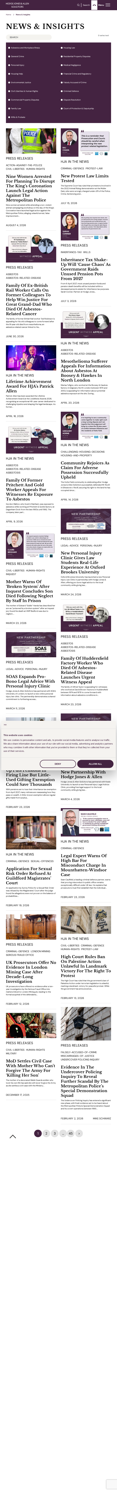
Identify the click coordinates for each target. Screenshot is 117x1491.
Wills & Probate (18, 117)
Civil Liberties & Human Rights (24, 91)
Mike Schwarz (102, 1118)
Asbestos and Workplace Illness (25, 48)
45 (71, 1133)
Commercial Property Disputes (25, 100)
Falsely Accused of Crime (75, 82)
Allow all (95, 764)
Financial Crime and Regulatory (77, 74)
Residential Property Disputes (77, 56)
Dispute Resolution (72, 100)
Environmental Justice (21, 82)
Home (8, 15)
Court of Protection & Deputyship (79, 108)
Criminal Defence (71, 91)
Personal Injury (17, 65)
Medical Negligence (72, 65)
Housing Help (17, 74)
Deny (58, 764)
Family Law (16, 108)
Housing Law (69, 48)
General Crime (17, 56)
